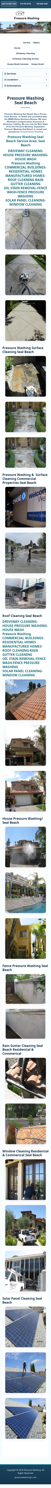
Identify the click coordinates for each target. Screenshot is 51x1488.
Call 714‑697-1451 (9, 4)
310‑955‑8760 (25, 4)
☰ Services (10, 73)
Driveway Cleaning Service (25, 58)
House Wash (37, 64)
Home (17, 48)
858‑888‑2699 (42, 4)
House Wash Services (17, 64)
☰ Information (12, 85)
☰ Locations (11, 79)
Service (26, 42)
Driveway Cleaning (25, 53)
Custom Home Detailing (31, 132)
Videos (36, 42)
